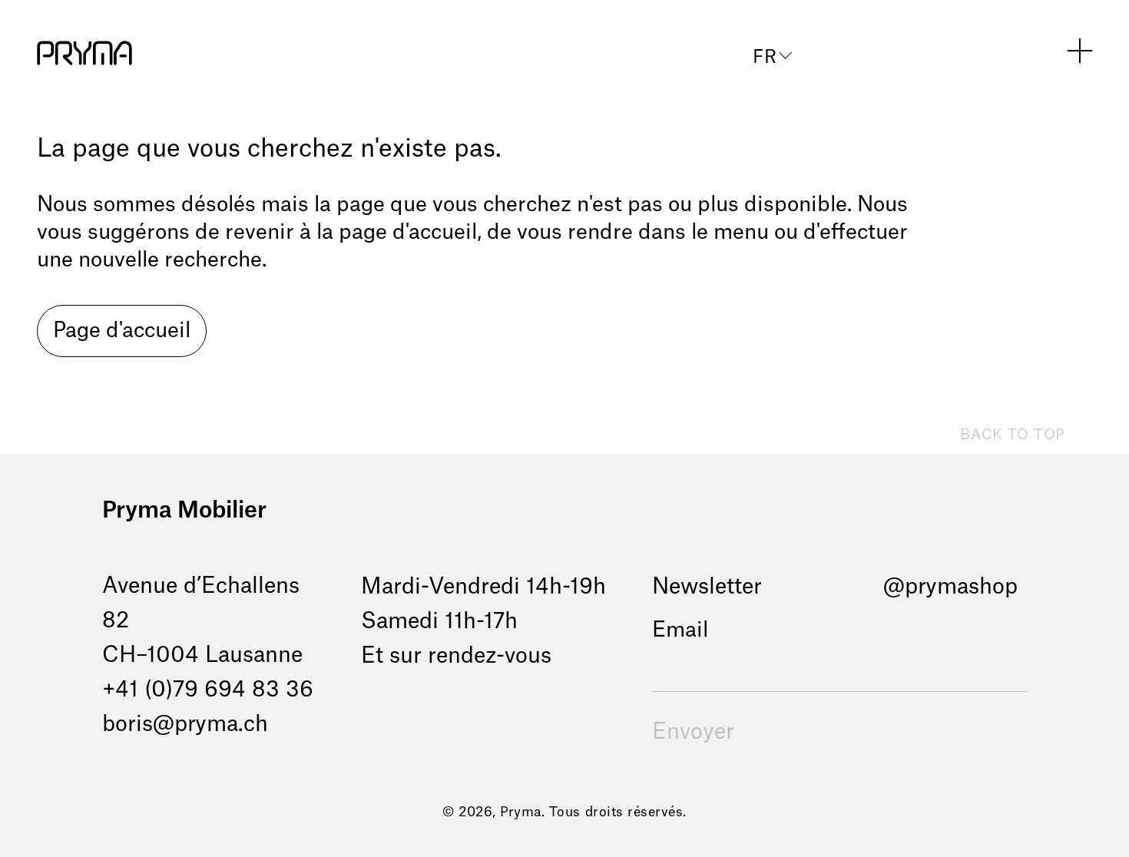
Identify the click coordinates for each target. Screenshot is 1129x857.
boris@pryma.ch (185, 724)
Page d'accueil (121, 330)
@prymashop (950, 586)
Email (680, 630)
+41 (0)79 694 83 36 (207, 689)
